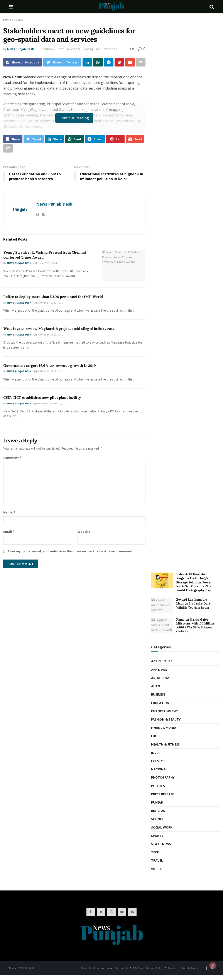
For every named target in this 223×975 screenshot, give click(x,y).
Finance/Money (164, 728)
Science (19, 20)
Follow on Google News (183, 968)
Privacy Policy (154, 968)
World (156, 869)
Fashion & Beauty (166, 719)
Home (7, 20)
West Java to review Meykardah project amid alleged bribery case (59, 328)
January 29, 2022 (45, 371)
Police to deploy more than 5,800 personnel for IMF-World (53, 296)
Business (158, 694)
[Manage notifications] (212, 965)
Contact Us (121, 968)
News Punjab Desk (20, 49)
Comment (12, 458)
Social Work (161, 827)
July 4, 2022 (42, 263)
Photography (162, 777)
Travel (157, 860)
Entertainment (164, 711)
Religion (158, 811)
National (159, 769)
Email (9, 532)
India (155, 753)
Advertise (103, 968)
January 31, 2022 (45, 302)
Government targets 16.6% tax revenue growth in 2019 (49, 365)
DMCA (137, 968)
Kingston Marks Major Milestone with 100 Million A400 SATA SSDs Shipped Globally (195, 625)
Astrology (160, 678)
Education (160, 703)
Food (155, 736)
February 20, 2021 (52, 49)
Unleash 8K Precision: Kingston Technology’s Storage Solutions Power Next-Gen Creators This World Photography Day (194, 582)
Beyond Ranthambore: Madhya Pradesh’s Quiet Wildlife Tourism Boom (193, 603)
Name (9, 512)
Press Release (162, 794)
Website (84, 532)
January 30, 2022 (45, 334)
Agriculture (161, 661)
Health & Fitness (165, 744)
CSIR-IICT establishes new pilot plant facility (42, 397)
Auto (155, 686)
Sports (157, 836)
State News (161, 844)
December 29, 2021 (46, 403)
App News (159, 670)
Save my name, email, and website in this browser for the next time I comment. (70, 551)
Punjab (157, 802)
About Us (87, 968)
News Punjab (27, 968)
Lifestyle (158, 761)
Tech (155, 852)
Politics (158, 786)
